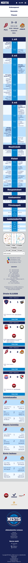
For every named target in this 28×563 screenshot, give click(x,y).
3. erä (20, 250)
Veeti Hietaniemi (6, 474)
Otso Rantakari (20, 106)
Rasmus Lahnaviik (21, 113)
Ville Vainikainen (21, 468)
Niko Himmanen (8, 128)
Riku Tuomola (20, 69)
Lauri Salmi (9, 82)
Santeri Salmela (10, 339)
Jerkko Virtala (7, 75)
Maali (8, 245)
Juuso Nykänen (7, 434)
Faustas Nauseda (9, 150)
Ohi (14, 245)
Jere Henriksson (21, 412)
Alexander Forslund (21, 418)
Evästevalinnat (14, 560)
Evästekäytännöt (14, 559)
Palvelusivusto (14, 536)
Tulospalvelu (14, 533)
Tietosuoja (14, 557)
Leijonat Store (14, 537)
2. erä (14, 250)
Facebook (14, 543)
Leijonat (14, 532)
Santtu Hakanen (8, 85)
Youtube (15, 547)
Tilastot (14, 15)
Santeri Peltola (7, 418)
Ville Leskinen (20, 65)
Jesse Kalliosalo (8, 59)
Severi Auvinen (18, 314)
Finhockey (14, 535)
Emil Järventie (7, 467)
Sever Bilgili (7, 462)
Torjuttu (20, 245)
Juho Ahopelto (17, 389)
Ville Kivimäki (8, 47)
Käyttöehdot (14, 556)
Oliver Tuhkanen (21, 434)
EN (22, 3)
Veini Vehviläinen (21, 141)
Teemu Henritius (20, 110)
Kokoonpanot (14, 7)
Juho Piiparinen (7, 406)
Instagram (14, 546)
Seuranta (14, 11)
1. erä (8, 250)
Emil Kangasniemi (7, 91)
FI (19, 3)
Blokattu (14, 248)
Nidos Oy (18, 561)
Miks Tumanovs (20, 116)
